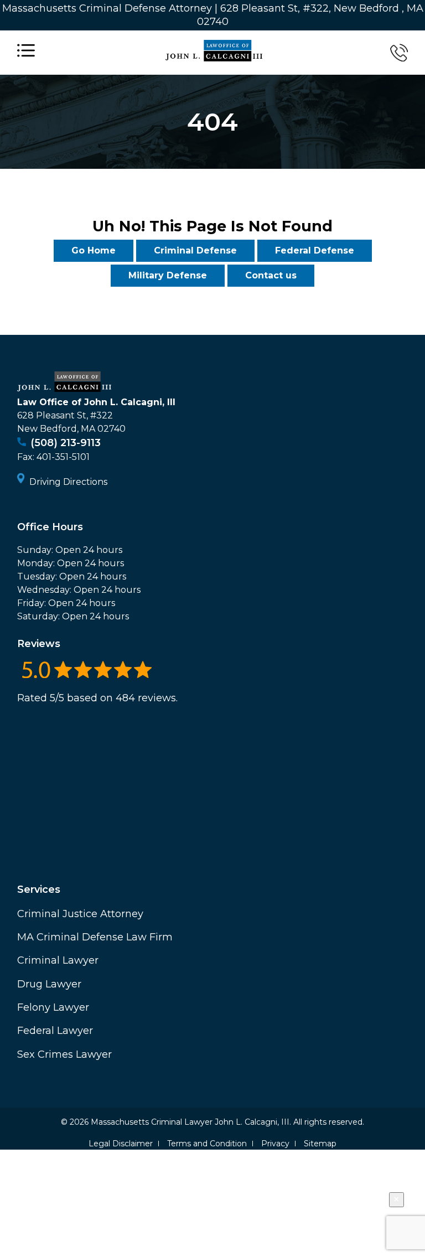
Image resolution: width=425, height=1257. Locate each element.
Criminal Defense (195, 250)
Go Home (93, 250)
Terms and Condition (207, 1144)
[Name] (26, 52)
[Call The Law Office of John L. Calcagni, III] (399, 52)
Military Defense (167, 275)
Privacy (275, 1144)
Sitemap (320, 1144)
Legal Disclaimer (121, 1144)
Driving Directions (68, 482)
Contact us (271, 275)
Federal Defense (314, 250)
